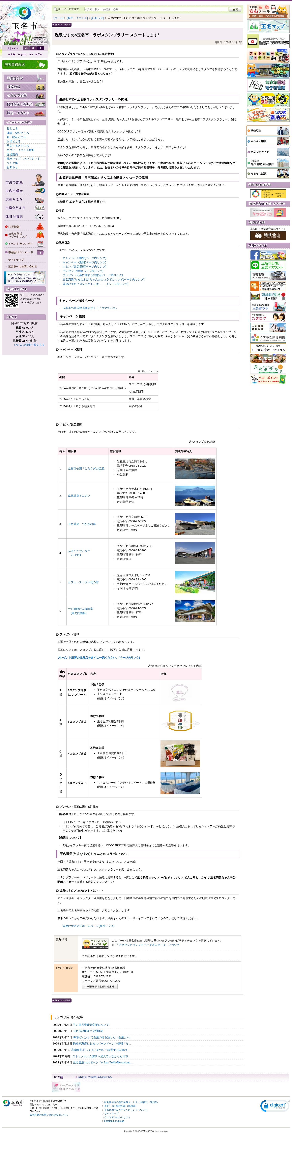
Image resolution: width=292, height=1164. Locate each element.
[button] (275, 1107)
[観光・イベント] (77, 18)
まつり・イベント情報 (21, 150)
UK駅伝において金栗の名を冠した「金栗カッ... (103, 1037)
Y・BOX (74, 555)
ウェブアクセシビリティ (117, 1117)
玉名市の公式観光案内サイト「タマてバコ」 (90, 308)
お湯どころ (14, 141)
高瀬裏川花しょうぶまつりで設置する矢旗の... (100, 1049)
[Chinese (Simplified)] (31, 54)
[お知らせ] (97, 18)
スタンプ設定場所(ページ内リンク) (84, 266)
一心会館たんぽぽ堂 (80, 608)
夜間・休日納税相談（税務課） (121, 1106)
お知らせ (12, 167)
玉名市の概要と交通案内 (88, 1031)
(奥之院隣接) (77, 613)
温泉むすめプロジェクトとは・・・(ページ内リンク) (96, 283)
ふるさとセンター (79, 550)
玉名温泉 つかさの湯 (82, 523)
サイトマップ (111, 1113)
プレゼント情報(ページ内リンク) (83, 270)
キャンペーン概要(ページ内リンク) (84, 258)
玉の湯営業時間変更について (91, 1024)
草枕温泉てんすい (79, 495)
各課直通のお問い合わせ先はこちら (49, 1114)
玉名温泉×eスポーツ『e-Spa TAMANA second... (103, 1062)
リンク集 (12, 163)
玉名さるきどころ (18, 145)
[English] (21, 54)
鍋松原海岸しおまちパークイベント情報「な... (102, 1043)
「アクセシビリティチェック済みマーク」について (148, 944)
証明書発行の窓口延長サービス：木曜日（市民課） (131, 1102)
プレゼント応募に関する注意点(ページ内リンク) (93, 275)
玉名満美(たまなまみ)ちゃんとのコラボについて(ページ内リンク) (103, 279)
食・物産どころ (16, 137)
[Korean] (39, 54)
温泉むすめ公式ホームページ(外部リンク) (89, 926)
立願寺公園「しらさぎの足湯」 (87, 468)
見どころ (12, 128)
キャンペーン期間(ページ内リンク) (84, 262)
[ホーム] (59, 18)
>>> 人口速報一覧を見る (29, 344)
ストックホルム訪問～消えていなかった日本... (102, 1056)
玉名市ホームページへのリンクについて (125, 1109)
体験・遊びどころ (18, 132)
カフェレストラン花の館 (83, 582)
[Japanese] (11, 54)
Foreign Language (114, 1121)
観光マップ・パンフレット (23, 158)
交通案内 (12, 154)
